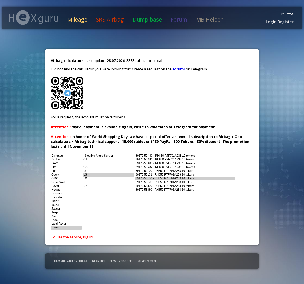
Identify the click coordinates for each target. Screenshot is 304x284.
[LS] (108, 175)
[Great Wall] (66, 182)
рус (283, 13)
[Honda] (66, 190)
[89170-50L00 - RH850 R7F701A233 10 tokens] (185, 171)
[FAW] (66, 163)
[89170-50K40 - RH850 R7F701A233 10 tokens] (185, 156)
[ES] (108, 163)
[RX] (108, 182)
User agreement (146, 261)
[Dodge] (66, 160)
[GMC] (66, 178)
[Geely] (66, 175)
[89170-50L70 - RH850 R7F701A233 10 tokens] (185, 182)
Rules (112, 261)
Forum (179, 19)
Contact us (125, 261)
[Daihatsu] (66, 156)
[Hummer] (66, 194)
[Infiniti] (66, 201)
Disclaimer (98, 261)
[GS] (108, 167)
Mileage (77, 19)
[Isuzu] (66, 205)
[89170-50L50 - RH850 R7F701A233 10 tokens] (185, 178)
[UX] (108, 186)
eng (289, 13)
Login (271, 21)
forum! (179, 69)
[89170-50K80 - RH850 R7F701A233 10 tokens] (185, 160)
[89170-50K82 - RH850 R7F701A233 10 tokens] (185, 167)
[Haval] (66, 186)
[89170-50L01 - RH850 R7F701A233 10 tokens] (185, 175)
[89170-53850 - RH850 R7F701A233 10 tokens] (185, 186)
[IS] (108, 171)
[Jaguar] (66, 209)
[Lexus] (66, 228)
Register (285, 21)
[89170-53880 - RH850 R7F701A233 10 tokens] (185, 190)
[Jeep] (66, 212)
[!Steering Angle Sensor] (108, 156)
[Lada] (66, 220)
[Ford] (66, 171)
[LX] (108, 178)
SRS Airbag (110, 19)
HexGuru (33, 17)
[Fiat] (66, 167)
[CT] (108, 160)
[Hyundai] (66, 197)
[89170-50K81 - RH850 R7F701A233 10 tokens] (185, 163)
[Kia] (66, 216)
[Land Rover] (66, 224)
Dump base (147, 19)
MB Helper (209, 19)
